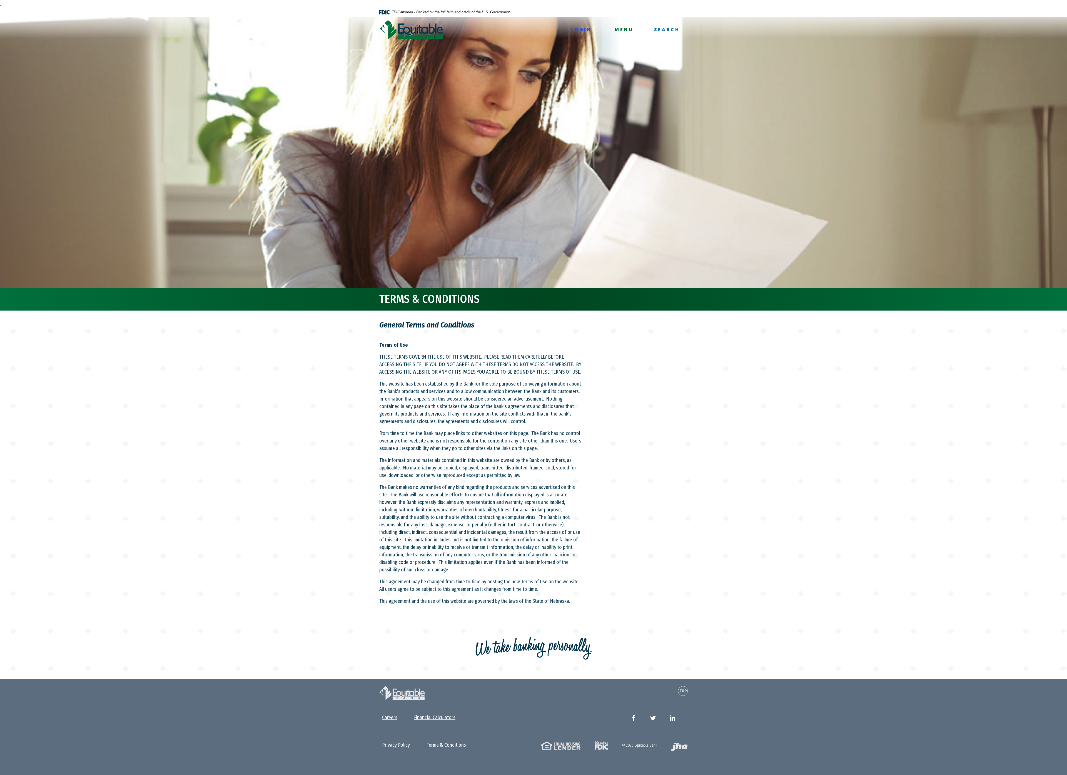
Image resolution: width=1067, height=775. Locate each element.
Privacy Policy (396, 745)
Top (683, 690)
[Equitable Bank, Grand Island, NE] (411, 29)
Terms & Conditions (446, 745)
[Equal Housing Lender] (561, 745)
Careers (389, 717)
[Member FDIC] (601, 745)
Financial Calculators (434, 717)
